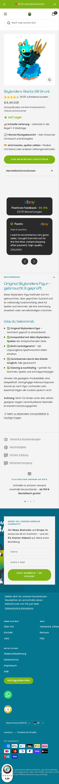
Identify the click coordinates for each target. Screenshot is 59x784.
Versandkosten (12, 107)
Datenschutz (11, 660)
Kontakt (8, 633)
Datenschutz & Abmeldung (19, 608)
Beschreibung (12, 277)
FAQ (42, 639)
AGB (6, 672)
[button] (16, 249)
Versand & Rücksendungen (25, 439)
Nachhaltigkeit (18, 447)
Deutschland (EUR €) (16, 723)
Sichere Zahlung (19, 455)
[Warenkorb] (53, 14)
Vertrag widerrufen (18, 681)
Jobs (6, 639)
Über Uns (9, 627)
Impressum (10, 666)
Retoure (44, 633)
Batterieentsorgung (21, 463)
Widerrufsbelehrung (15, 654)
